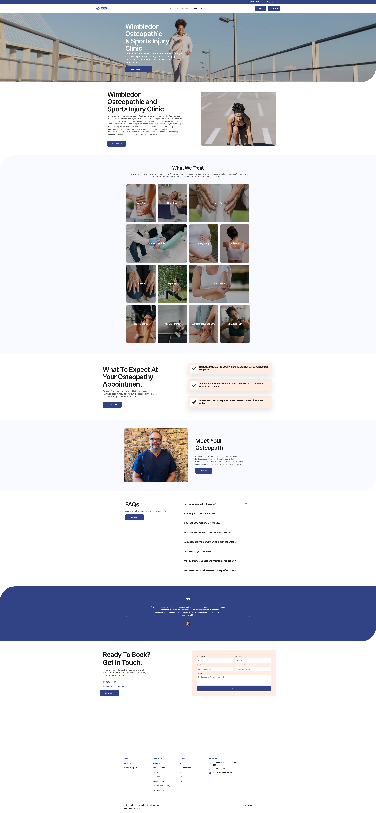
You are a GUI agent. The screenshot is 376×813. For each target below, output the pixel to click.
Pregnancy (157, 772)
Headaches (157, 763)
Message (200, 673)
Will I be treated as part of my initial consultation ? (210, 560)
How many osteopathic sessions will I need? (207, 532)
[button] (177, 8)
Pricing (182, 772)
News (182, 777)
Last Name (238, 656)
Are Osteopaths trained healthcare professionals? (210, 570)
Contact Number (241, 665)
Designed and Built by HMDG (133, 808)
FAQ (181, 781)
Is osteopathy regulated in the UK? (202, 523)
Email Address (202, 665)
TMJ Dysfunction (159, 790)
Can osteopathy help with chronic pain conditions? (210, 541)
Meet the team (185, 768)
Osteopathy (129, 763)
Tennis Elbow (158, 777)
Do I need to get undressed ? (199, 551)
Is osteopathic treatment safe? (200, 513)
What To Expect (130, 768)
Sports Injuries (158, 781)
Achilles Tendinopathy (161, 786)
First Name (201, 656)
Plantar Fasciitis (159, 768)
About (182, 763)
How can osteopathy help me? (200, 504)
